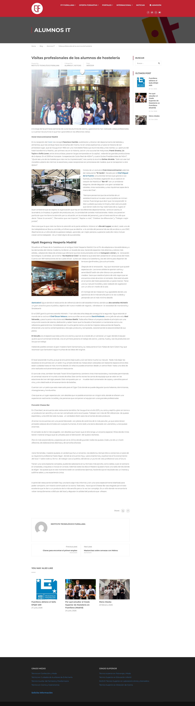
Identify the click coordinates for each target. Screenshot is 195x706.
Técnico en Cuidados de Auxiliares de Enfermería (51, 677)
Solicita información (42, 692)
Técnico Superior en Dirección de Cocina (116, 685)
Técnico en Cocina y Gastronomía (45, 685)
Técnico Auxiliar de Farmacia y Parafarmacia (50, 681)
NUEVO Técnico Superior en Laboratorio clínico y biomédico (124, 681)
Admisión (156, 5)
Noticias (140, 5)
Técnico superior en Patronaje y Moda (115, 673)
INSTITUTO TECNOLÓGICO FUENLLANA (45, 65)
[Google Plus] (123, 510)
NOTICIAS (77, 65)
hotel (50, 142)
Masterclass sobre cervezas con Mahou (101, 550)
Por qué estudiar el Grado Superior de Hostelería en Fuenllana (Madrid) (77, 605)
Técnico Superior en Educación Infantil (115, 677)
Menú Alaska (105, 602)
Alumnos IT (69, 65)
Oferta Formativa (88, 5)
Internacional (123, 5)
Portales (106, 5)
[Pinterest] (128, 510)
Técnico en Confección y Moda (44, 673)
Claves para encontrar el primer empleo (60, 550)
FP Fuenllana (67, 5)
